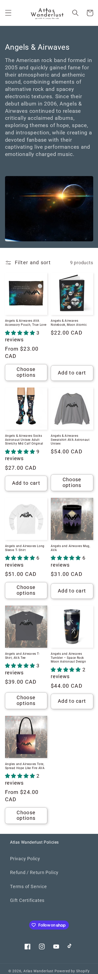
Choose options (26, 372)
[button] (8, 13)
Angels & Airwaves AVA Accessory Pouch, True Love (26, 323)
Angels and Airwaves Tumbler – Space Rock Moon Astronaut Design (68, 657)
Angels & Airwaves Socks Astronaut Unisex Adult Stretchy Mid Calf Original (24, 439)
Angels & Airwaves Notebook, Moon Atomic (69, 323)
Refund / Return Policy (34, 872)
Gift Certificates (27, 900)
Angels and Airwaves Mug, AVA (70, 548)
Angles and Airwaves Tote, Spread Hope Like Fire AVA (25, 766)
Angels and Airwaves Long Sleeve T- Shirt (24, 548)
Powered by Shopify (72, 971)
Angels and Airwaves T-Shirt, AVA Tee (22, 656)
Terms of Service (28, 886)
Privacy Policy (25, 858)
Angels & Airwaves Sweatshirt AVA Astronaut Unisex (70, 439)
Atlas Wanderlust (38, 971)
